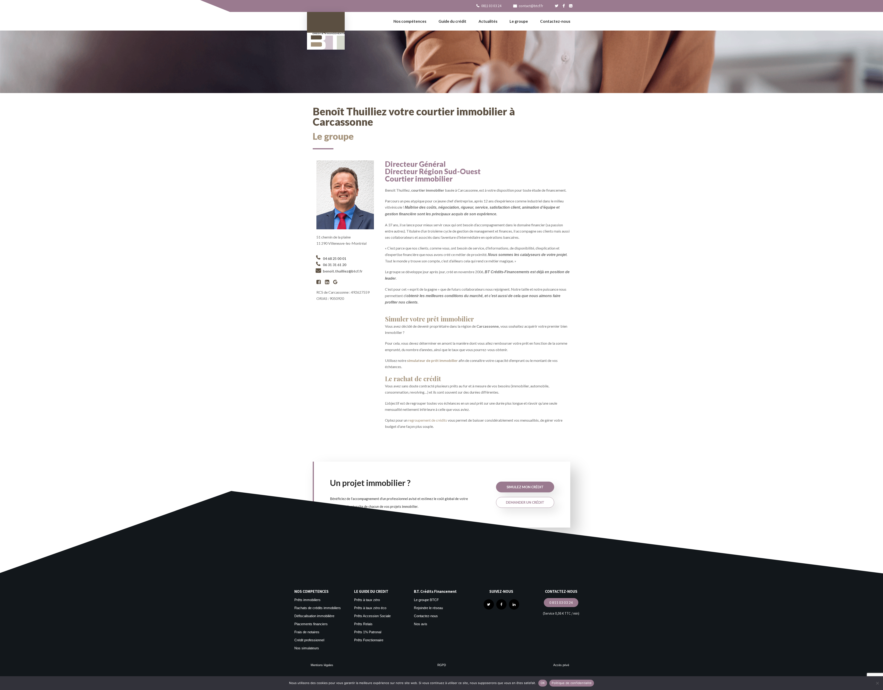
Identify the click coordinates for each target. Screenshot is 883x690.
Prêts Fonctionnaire (368, 640)
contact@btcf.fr (530, 5)
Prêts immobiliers (307, 600)
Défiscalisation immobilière (314, 616)
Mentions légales (322, 665)
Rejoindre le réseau (428, 608)
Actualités (488, 21)
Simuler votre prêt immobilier (429, 319)
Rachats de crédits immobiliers (317, 608)
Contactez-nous (555, 21)
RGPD (441, 665)
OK (543, 683)
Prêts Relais (363, 624)
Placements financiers (311, 624)
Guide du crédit (452, 21)
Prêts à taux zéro (367, 600)
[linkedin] (570, 6)
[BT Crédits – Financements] (326, 31)
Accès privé (561, 665)
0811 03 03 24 (491, 5)
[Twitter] (489, 604)
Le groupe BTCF (426, 600)
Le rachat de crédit (413, 378)
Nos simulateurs (306, 648)
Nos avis (420, 624)
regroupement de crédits (427, 420)
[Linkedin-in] (514, 604)
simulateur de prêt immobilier (432, 360)
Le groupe (519, 21)
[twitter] (556, 6)
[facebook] (564, 6)
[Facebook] (501, 604)
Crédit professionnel (309, 640)
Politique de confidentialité (572, 683)
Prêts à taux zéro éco (370, 608)
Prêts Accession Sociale (372, 616)
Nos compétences (409, 21)
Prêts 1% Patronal (367, 632)
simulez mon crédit (525, 487)
